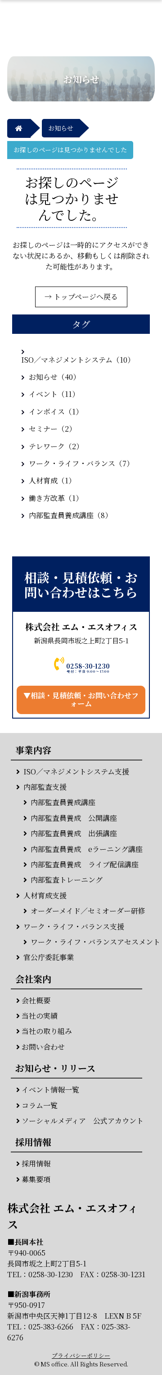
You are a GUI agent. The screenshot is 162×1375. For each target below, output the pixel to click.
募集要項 (36, 1179)
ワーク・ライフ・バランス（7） (81, 463)
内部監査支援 (45, 787)
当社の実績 (40, 1016)
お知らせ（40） (54, 377)
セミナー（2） (52, 428)
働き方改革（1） (56, 498)
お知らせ (60, 127)
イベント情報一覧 (50, 1090)
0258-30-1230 (50, 1274)
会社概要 (36, 1001)
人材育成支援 (45, 896)
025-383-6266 (50, 1326)
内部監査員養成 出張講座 (74, 833)
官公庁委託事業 (48, 957)
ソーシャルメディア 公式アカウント (83, 1121)
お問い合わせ (43, 1047)
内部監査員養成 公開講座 (74, 818)
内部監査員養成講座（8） (70, 515)
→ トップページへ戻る (81, 296)
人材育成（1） (52, 480)
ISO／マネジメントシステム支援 (76, 772)
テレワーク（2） (56, 446)
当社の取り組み (47, 1031)
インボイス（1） (56, 411)
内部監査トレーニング (67, 880)
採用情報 (36, 1164)
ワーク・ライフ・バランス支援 (73, 927)
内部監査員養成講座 (63, 802)
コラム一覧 (40, 1106)
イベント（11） (54, 394)
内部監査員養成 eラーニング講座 (87, 849)
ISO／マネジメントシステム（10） (78, 360)
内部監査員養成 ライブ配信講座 (85, 865)
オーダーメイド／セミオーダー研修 (88, 911)
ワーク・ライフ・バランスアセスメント (95, 942)
